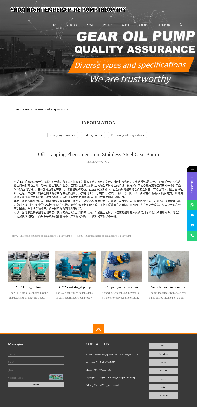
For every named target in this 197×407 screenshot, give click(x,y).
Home (52, 24)
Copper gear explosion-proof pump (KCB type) (122, 287)
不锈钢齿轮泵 (22, 181)
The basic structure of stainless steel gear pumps (45, 235)
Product (108, 24)
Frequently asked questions (49, 109)
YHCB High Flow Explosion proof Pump (28, 287)
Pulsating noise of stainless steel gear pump (108, 235)
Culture (143, 24)
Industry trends (93, 135)
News (89, 24)
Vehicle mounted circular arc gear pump (168, 287)
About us (71, 24)
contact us (164, 24)
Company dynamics (62, 135)
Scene (125, 24)
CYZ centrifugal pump (75, 287)
